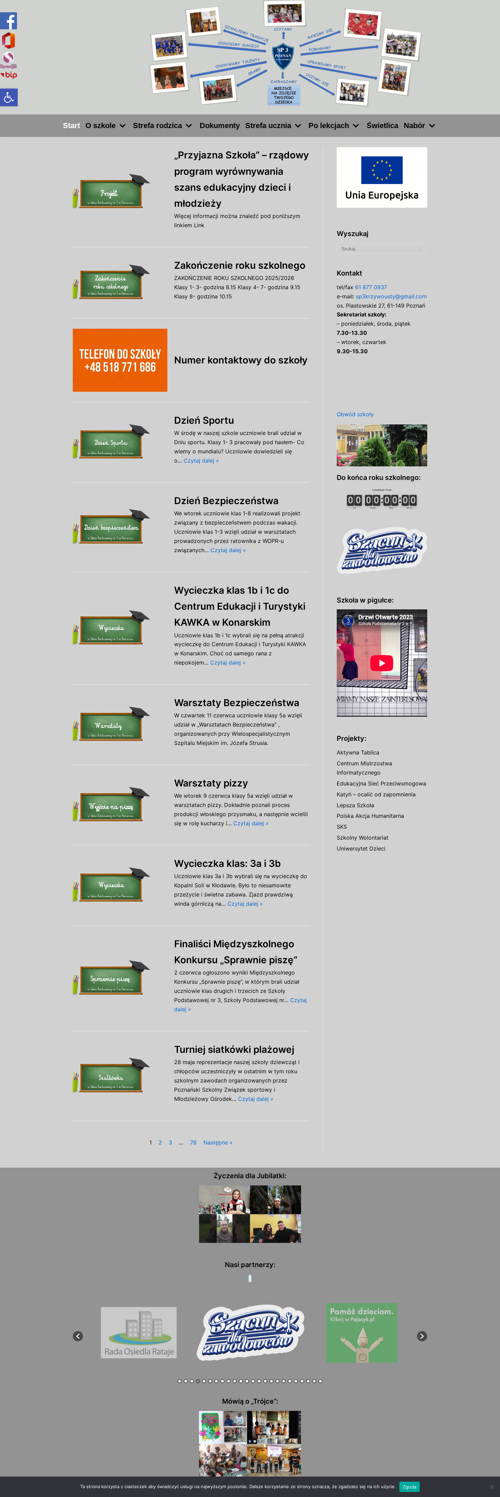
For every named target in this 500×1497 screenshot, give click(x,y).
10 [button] (235, 1381)
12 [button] (247, 1381)
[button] (9, 97)
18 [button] (284, 1381)
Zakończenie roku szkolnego (239, 265)
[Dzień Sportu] (120, 442)
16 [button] (271, 1381)
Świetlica (382, 125)
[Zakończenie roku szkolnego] (120, 282)
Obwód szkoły (355, 414)
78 (193, 1142)
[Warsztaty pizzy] (120, 805)
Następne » (218, 1142)
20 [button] (296, 1381)
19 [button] (290, 1381)
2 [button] (186, 1381)
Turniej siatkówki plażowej (234, 1049)
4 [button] (198, 1381)
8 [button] (222, 1381)
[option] (139, 1333)
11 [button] (241, 1381)
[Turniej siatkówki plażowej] (120, 1076)
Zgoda (409, 1487)
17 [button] (278, 1381)
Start (71, 125)
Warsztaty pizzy (211, 783)
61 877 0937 (371, 287)
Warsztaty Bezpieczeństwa (236, 702)
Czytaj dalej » (201, 460)
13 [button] (253, 1381)
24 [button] (320, 1381)
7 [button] (216, 1381)
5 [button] (204, 1381)
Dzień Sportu (204, 420)
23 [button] (314, 1381)
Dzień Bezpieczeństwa (226, 500)
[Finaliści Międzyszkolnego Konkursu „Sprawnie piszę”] (120, 978)
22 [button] (308, 1381)
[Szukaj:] (382, 248)
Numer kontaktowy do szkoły (240, 360)
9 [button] (229, 1381)
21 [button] (302, 1381)
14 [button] (259, 1381)
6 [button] (210, 1381)
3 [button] (192, 1381)
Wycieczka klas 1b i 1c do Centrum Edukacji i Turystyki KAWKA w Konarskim (239, 606)
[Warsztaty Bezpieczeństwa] (120, 724)
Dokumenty (220, 125)
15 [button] (265, 1381)
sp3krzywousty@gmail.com (391, 296)
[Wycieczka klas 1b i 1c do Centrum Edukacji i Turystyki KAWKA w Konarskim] (120, 628)
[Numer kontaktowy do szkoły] (120, 360)
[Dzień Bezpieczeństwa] (120, 527)
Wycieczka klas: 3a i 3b (227, 863)
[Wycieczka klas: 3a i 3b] (120, 885)
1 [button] (180, 1381)
